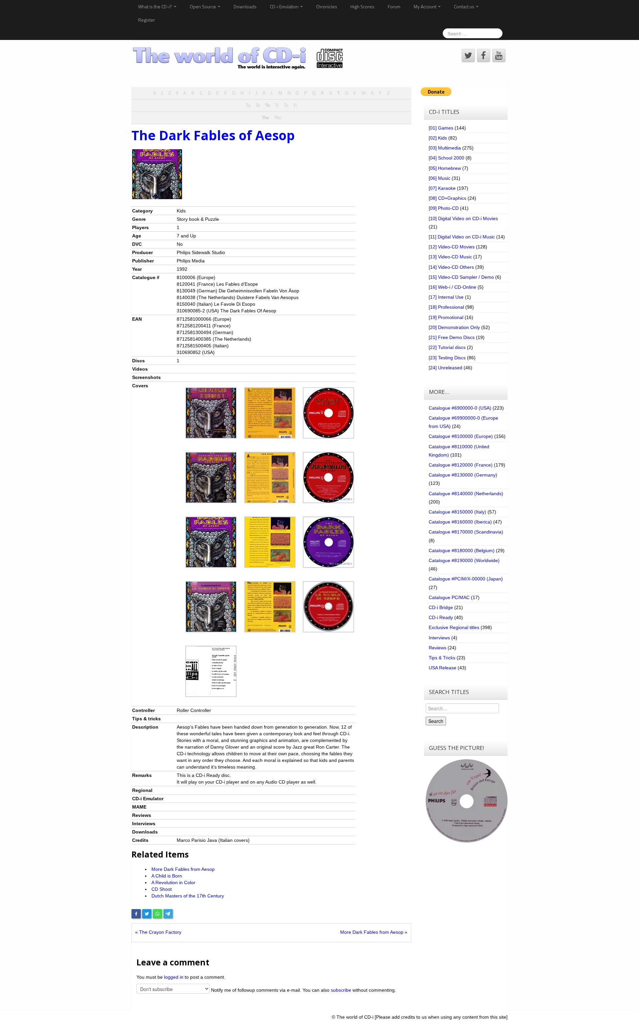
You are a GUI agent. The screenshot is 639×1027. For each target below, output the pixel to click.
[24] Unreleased (445, 367)
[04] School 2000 (446, 158)
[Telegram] (168, 913)
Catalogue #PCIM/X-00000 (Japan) (466, 578)
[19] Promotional (446, 317)
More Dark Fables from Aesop (183, 869)
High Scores (362, 6)
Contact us (464, 6)
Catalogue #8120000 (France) (461, 465)
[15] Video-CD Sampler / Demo (461, 277)
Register (146, 19)
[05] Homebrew (445, 168)
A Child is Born (166, 875)
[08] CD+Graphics (447, 198)
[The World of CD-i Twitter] (468, 55)
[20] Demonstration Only (454, 327)
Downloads (245, 6)
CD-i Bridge (441, 607)
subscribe (341, 990)
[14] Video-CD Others (451, 267)
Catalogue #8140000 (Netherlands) (466, 493)
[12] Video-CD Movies (452, 246)
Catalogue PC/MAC (449, 597)
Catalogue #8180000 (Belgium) (462, 550)
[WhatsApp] (157, 913)
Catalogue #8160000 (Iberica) (460, 521)
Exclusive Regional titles (454, 627)
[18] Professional (446, 307)
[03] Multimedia (445, 148)
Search (435, 721)
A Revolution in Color (173, 882)
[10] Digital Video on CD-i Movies (463, 218)
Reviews (437, 647)
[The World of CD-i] (239, 58)
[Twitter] (146, 913)
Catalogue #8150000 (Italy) (457, 511)
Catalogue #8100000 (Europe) (461, 436)
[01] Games (441, 128)
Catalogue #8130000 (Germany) (463, 475)
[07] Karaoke (442, 188)
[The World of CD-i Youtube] (499, 55)
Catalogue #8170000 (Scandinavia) (466, 531)
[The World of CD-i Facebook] (483, 55)
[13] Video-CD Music (450, 256)
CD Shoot (161, 889)
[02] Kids (438, 138)
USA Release (442, 667)
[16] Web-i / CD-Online (452, 287)
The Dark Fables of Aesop (213, 135)
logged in (173, 977)
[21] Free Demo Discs (452, 337)
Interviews (439, 637)
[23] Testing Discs (447, 357)
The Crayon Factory (160, 932)
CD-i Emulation (285, 6)
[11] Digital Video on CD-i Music (462, 236)
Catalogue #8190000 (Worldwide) (464, 560)
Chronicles (326, 6)
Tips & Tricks (442, 657)
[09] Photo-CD (444, 208)
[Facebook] (136, 913)
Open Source (203, 6)
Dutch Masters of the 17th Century (187, 895)
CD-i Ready (441, 617)
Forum (394, 6)
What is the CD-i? (155, 6)
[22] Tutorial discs (447, 347)
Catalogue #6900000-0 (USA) (460, 408)
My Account (425, 6)
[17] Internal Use (446, 297)
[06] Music (439, 178)
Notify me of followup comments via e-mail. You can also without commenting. (303, 990)
